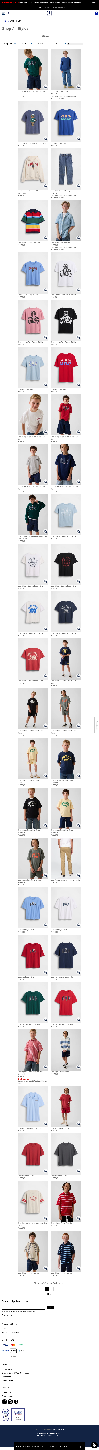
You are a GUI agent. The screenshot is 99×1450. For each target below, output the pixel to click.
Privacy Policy (7, 1315)
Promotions (6, 1377)
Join (50, 1307)
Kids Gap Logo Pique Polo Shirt (29, 1128)
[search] (7, 13)
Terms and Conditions (11, 1332)
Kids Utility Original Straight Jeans (63, 191)
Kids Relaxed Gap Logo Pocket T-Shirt (32, 143)
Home (4, 21)
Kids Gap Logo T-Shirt (59, 143)
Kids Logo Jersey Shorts (60, 1072)
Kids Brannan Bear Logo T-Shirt (62, 977)
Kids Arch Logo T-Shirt (26, 930)
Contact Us (6, 1392)
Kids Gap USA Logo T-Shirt (28, 295)
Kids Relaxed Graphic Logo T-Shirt (63, 536)
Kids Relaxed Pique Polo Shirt (29, 243)
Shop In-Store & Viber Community (16, 1373)
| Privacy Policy (59, 1429)
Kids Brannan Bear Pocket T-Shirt (63, 295)
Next (49, 1294)
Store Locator (7, 1396)
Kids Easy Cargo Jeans (59, 91)
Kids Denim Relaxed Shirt (60, 243)
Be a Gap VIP (7, 1369)
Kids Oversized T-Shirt (26, 1176)
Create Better (7, 1380)
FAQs (4, 1329)
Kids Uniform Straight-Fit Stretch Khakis (66, 880)
